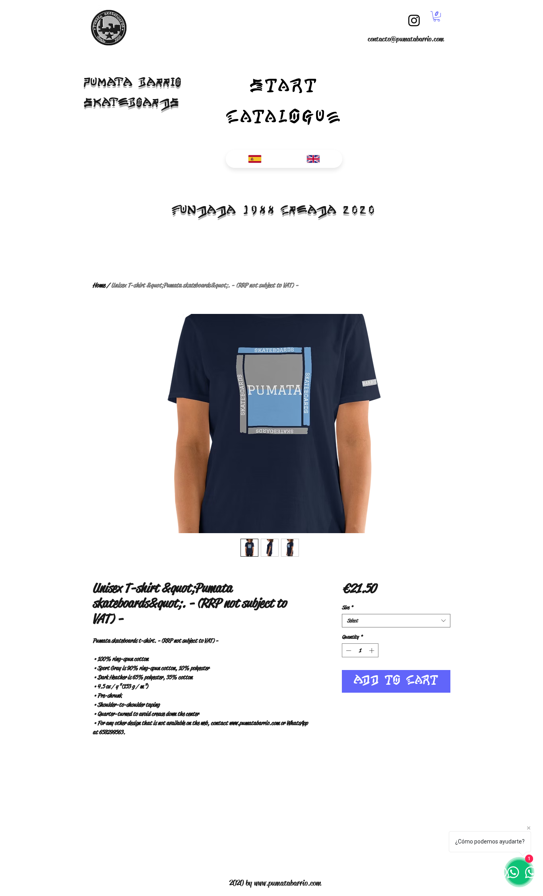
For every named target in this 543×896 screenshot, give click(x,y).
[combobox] (396, 620)
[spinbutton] (360, 650)
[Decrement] (348, 650)
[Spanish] (255, 159)
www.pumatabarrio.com (287, 883)
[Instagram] (414, 20)
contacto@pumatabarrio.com (406, 39)
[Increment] (372, 650)
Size (347, 607)
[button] (437, 16)
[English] (313, 159)
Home (99, 285)
